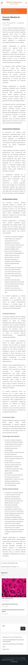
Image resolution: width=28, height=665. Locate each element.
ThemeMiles (14, 661)
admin (4, 22)
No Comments (7, 25)
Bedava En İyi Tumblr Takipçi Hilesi (12, 637)
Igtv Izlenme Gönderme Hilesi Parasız (13, 644)
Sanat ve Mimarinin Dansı (7, 598)
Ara (3, 625)
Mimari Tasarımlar (14, 2)
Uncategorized (21, 22)
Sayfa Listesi (6, 649)
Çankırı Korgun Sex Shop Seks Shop (10, 604)
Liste (4, 646)
